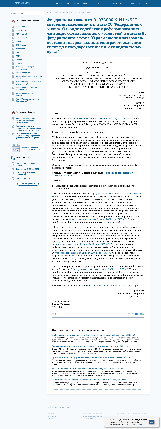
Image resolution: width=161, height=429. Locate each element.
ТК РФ (18, 41)
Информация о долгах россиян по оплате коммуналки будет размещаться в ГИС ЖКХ (94, 335)
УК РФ (18, 56)
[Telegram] (141, 314)
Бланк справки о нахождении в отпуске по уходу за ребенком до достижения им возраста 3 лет (28, 137)
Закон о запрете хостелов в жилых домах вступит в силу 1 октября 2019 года (90, 346)
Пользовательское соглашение (92, 416)
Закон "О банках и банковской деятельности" (28, 83)
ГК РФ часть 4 (21, 38)
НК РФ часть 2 (21, 49)
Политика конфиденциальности (92, 414)
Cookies (139, 424)
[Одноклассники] (138, 314)
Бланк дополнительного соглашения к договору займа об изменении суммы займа (28, 128)
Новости (60, 3)
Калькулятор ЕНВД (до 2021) (28, 169)
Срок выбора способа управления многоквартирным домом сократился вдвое (91, 357)
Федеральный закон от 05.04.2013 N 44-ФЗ (115, 285)
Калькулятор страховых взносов (26, 164)
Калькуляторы (117, 3)
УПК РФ (19, 63)
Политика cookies (87, 418)
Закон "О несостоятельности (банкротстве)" (27, 100)
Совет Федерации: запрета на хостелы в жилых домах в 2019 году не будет (89, 380)
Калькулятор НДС (23, 178)
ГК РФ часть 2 (21, 30)
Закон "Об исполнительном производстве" (27, 89)
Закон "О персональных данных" (25, 94)
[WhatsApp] (143, 314)
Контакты (51, 418)
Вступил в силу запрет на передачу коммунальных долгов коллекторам (87, 368)
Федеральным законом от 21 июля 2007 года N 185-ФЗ (97, 219)
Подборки (130, 3)
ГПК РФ (19, 60)
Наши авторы (52, 416)
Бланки (105, 3)
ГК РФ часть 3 (21, 34)
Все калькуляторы (28, 184)
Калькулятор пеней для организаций (25, 174)
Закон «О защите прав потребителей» (25, 68)
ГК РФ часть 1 (21, 27)
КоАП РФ (19, 52)
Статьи (76, 3)
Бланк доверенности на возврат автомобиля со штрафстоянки (25, 120)
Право (68, 3)
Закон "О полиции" (23, 73)
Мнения (85, 3)
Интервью (95, 3)
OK (151, 422)
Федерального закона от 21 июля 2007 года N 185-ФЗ (101, 118)
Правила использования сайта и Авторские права (132, 414)
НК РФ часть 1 (21, 45)
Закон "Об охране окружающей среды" (29, 77)
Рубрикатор (143, 3)
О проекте (51, 414)
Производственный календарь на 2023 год (31, 148)
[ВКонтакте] (136, 314)
